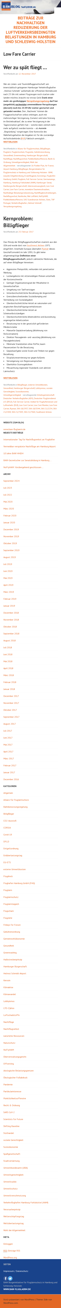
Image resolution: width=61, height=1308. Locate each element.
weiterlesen (10, 141)
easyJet (6, 176)
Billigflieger (45, 148)
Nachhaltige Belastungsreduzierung (18, 193)
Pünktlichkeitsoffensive (37, 159)
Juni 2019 (7, 571)
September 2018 (11, 633)
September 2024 (11, 480)
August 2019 (9, 557)
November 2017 (11, 703)
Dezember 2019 (11, 529)
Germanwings (49, 179)
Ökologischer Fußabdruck (15, 1077)
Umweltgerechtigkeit (20, 162)
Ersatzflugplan (30, 176)
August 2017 (9, 723)
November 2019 (11, 536)
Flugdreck (8, 876)
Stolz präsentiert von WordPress (18, 1299)
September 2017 (11, 716)
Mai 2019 (7, 578)
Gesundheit (8, 155)
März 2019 (8, 591)
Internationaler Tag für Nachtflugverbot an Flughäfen (29, 439)
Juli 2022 (7, 494)
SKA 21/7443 (17, 412)
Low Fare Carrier (17, 189)
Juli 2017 (7, 730)
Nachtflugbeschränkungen (45, 193)
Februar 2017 (9, 765)
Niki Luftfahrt (32, 196)
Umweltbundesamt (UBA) (15, 1167)
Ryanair (45, 248)
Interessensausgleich (36, 186)
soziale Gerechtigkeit (13, 1140)
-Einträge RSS (11, 1250)
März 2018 (8, 675)
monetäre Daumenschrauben (37, 189)
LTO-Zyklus (8, 1008)
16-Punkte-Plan (37, 165)
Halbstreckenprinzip (12, 959)
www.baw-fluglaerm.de (14, 429)
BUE (23, 138)
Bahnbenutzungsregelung (15, 806)
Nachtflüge (7, 159)
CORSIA (7, 827)
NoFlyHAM (43, 196)
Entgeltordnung (17, 176)
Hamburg (7, 182)
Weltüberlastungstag (13, 1223)
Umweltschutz (10, 1188)
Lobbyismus (41, 388)
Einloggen (8, 1243)
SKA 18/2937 (22, 408)
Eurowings (41, 176)
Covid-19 (7, 834)
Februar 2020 (9, 515)
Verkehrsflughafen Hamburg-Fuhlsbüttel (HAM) (25, 1202)
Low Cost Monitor (41, 405)
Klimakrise (8, 987)
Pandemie (8, 1084)
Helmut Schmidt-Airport (14, 973)
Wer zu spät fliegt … (25, 67)
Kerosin (6, 980)
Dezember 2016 (11, 779)
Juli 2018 (7, 647)
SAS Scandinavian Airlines (34, 199)
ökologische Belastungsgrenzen (18, 1070)
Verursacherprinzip (11, 1209)
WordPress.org (10, 1257)
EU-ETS (7, 862)
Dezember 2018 (11, 612)
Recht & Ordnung (11, 1105)
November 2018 (11, 619)
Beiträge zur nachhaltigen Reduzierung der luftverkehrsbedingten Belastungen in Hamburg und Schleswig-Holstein (30, 29)
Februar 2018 (9, 682)
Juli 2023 (7, 487)
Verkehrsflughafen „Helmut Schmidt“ (26, 203)
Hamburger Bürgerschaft (37, 155)
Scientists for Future (13, 1119)
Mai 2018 (7, 661)
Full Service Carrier (34, 179)
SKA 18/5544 (34, 408)
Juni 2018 (7, 654)
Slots (48, 199)
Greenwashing (20, 155)
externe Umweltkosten (37, 384)
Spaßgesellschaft (11, 1153)
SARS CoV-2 (9, 1112)
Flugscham (8, 910)
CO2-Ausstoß (9, 820)
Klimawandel (9, 994)
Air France (49, 165)
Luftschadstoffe (11, 1015)
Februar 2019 (9, 598)
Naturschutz (9, 1042)
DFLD (6, 841)
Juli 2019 (7, 564)
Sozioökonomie (22, 391)
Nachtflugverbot (20, 159)
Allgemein (8, 792)
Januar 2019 (9, 605)
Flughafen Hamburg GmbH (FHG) (19, 883)
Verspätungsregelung (38, 101)
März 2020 (8, 508)
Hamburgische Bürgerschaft (15, 186)
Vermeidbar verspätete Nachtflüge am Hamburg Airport (29, 446)
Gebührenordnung (42, 152)
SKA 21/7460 (29, 412)
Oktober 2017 (10, 709)
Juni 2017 (7, 737)
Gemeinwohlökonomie (14, 938)
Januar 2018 (9, 689)
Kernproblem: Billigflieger (18, 222)
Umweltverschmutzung (14, 1195)
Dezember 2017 (11, 696)
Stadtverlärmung (11, 1160)
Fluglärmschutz (18, 152)
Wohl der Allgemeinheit (14, 1230)
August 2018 (9, 640)
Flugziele (29, 152)
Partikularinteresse (12, 1091)
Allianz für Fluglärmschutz (28, 148)
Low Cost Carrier (26, 405)
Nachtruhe (22, 196)
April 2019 (8, 585)
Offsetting (8, 1063)
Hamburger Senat (43, 182)
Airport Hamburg (10, 169)
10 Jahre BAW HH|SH (13, 453)
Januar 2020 (9, 522)
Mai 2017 (7, 744)
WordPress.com (10, 1302)
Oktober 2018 (10, 626)
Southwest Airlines (36, 245)
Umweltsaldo (9, 1181)
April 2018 (8, 668)
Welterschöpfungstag (13, 1216)
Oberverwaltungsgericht (14, 1056)
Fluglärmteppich (11, 904)
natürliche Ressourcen (13, 1035)
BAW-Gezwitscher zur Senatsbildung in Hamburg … (27, 460)
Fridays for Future (12, 924)
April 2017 (8, 751)
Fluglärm (7, 152)
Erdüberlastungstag (12, 855)
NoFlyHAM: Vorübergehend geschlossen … (23, 467)
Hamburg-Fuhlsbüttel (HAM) (24, 182)
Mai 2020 (7, 501)
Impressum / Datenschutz (15, 1271)
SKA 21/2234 (46, 408)
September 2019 (11, 550)
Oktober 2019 (10, 543)
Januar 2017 (9, 772)
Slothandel (8, 1133)
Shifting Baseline (11, 1126)
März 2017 (8, 758)
